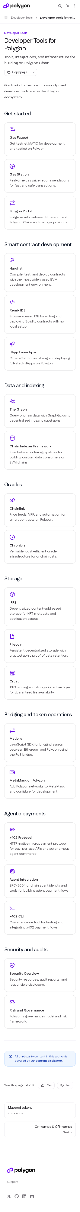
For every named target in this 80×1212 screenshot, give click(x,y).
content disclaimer (49, 1061)
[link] (40, 139)
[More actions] (74, 6)
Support (12, 1182)
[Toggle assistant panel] (68, 6)
